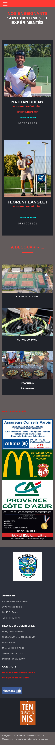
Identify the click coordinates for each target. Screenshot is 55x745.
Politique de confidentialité (15, 678)
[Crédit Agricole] (27, 494)
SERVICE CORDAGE (27, 340)
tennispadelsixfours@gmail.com (18, 672)
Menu (5, 4)
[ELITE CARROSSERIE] (27, 525)
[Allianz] (27, 434)
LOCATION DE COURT (27, 296)
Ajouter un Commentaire (14, 411)
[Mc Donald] (27, 464)
